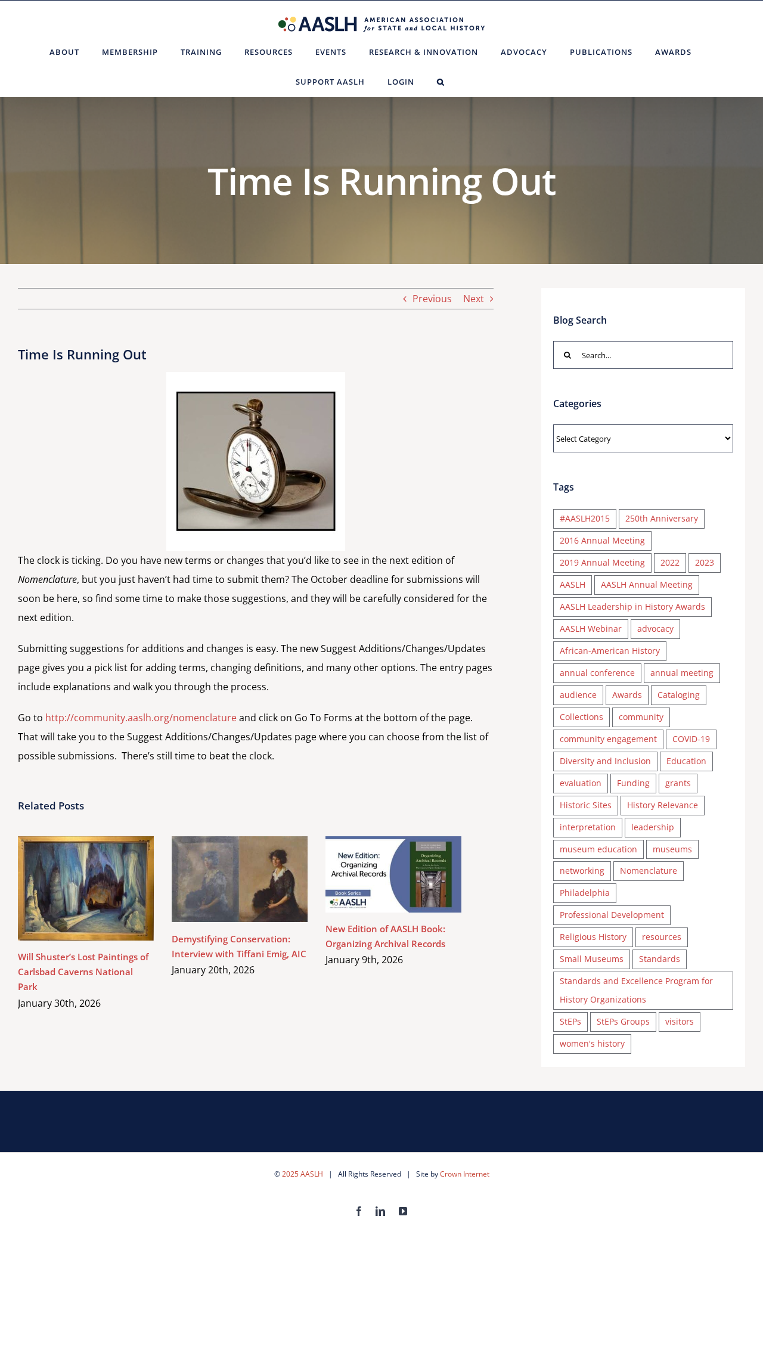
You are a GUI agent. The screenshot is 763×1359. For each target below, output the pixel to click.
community (641, 716)
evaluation (580, 783)
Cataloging (678, 694)
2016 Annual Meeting (602, 540)
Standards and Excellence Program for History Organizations (636, 990)
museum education (598, 849)
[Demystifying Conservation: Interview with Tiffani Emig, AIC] (240, 879)
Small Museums (592, 958)
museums (672, 849)
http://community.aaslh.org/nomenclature (141, 717)
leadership (652, 827)
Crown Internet (464, 1174)
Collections (581, 716)
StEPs (570, 1021)
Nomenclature (648, 870)
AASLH (572, 584)
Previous (432, 298)
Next (473, 298)
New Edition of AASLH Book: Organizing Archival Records (376, 874)
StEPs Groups (623, 1021)
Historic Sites (586, 805)
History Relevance (662, 805)
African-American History (610, 650)
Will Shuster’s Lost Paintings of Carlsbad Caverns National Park (68, 888)
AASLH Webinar (591, 628)
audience (578, 694)
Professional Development (612, 914)
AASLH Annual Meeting (647, 584)
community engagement (608, 738)
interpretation (588, 827)
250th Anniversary (661, 518)
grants (678, 783)
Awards (627, 694)
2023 (704, 562)
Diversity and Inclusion (605, 761)
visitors (679, 1021)
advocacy (655, 628)
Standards (659, 958)
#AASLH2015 (585, 518)
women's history (592, 1043)
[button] (441, 82)
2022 (670, 562)
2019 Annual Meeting (602, 562)
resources (661, 936)
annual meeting (682, 672)
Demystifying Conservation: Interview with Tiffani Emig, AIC (222, 878)
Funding (633, 783)
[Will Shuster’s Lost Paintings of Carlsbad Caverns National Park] (86, 888)
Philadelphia (585, 892)
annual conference (597, 672)
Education (686, 761)
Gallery (103, 888)
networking (582, 870)
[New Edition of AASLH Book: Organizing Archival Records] (393, 874)
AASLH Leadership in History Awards (632, 606)
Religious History (593, 936)
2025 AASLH (302, 1174)
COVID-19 (691, 738)
